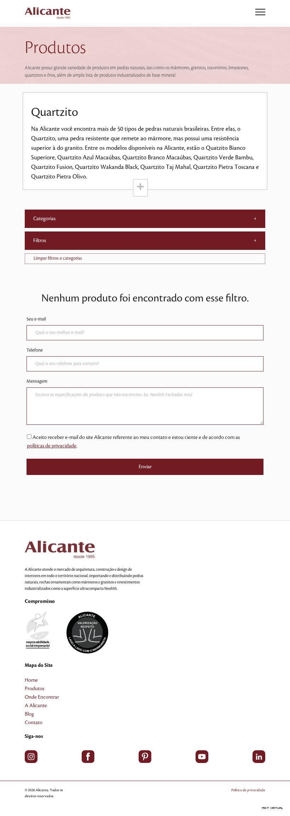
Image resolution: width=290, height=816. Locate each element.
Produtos (34, 689)
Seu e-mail (36, 319)
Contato (33, 723)
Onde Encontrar (42, 697)
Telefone (35, 350)
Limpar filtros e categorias (58, 258)
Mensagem (37, 381)
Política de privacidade (248, 790)
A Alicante (36, 706)
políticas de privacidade (51, 446)
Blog (29, 714)
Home (31, 680)
